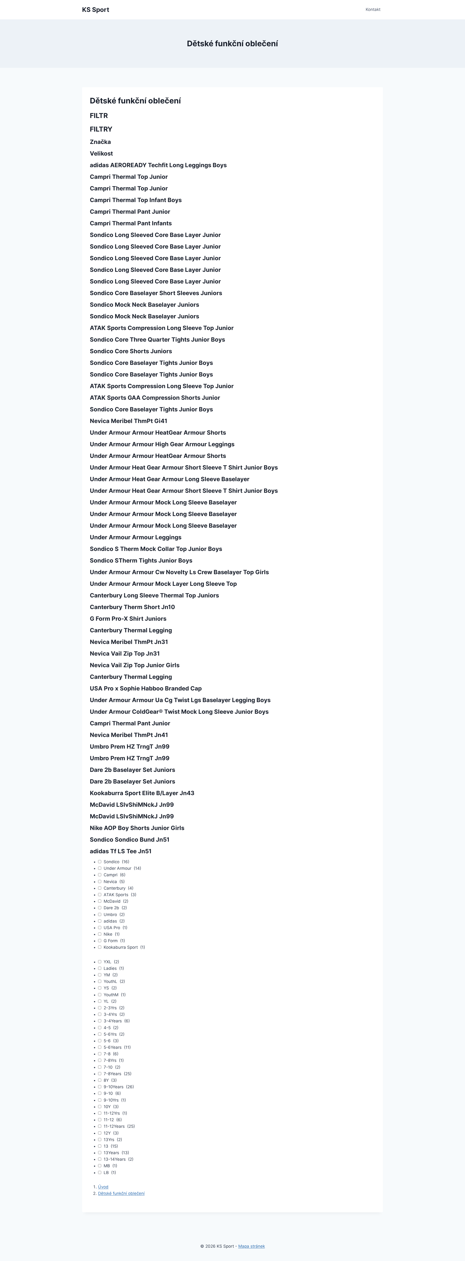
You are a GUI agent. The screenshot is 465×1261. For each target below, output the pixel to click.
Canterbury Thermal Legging (131, 630)
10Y (111, 1106)
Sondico (116, 861)
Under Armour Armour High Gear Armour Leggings (162, 444)
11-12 (113, 1119)
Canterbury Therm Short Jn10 (132, 607)
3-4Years (117, 1020)
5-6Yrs (114, 1034)
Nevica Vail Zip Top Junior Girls (134, 665)
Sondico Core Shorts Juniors (131, 351)
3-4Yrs (114, 1014)
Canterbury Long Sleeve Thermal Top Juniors (154, 595)
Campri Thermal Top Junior (129, 176)
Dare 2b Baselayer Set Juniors (132, 769)
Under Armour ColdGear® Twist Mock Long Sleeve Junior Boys (179, 711)
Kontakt (373, 9)
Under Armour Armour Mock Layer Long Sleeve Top (163, 583)
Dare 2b (115, 907)
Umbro (114, 914)
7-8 (111, 1053)
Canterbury (118, 888)
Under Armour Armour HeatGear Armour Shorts (158, 432)
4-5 (111, 1027)
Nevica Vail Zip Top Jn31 (125, 653)
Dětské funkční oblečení (121, 1193)
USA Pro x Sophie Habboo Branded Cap (146, 688)
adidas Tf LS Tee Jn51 (121, 851)
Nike (112, 934)
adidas (114, 921)
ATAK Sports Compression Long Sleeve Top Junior (162, 327)
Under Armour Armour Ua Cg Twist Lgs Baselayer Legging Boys (180, 700)
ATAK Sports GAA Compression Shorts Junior (155, 397)
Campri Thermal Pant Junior (130, 211)
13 (111, 1146)
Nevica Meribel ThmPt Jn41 (129, 734)
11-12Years (119, 1126)
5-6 (111, 1040)
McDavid (116, 901)
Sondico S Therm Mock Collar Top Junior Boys (156, 548)
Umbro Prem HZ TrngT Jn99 (130, 746)
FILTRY (101, 129)
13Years (116, 1152)
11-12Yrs (115, 1113)
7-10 (112, 1067)
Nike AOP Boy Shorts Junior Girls (137, 827)
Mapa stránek (251, 1246)
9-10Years (119, 1086)
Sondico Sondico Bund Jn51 (130, 839)
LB (110, 1172)
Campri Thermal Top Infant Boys (136, 200)
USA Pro (115, 927)
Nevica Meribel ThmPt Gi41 (128, 420)
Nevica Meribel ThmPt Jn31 (129, 641)
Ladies (114, 968)
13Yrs (113, 1139)
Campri (114, 874)
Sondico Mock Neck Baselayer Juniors (144, 304)
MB (110, 1165)
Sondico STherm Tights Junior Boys (141, 560)
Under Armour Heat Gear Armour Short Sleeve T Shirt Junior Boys (184, 467)
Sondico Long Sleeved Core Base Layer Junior (155, 234)
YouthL (114, 981)
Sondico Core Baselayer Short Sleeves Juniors (156, 293)
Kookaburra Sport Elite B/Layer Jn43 (142, 793)
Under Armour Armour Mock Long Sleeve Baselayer (163, 502)
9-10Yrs (115, 1100)
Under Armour (122, 868)
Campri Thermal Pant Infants (131, 223)
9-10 (112, 1093)
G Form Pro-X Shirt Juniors (128, 618)
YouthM (115, 994)
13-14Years (118, 1159)
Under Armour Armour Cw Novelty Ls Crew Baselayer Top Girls (179, 572)
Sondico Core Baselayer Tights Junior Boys (151, 362)
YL (110, 1001)
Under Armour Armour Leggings (135, 537)
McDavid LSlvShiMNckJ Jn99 (132, 804)
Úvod (103, 1186)
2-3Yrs (114, 1007)
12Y (111, 1133)
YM (111, 974)
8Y (110, 1080)
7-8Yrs (114, 1060)
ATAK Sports (120, 894)
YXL (111, 961)
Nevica (114, 881)
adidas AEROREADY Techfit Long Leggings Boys (158, 165)
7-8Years (118, 1073)
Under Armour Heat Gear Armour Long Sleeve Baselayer (169, 479)
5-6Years (117, 1047)
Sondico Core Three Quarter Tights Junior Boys (157, 339)
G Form (114, 940)
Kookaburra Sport (124, 947)
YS (110, 988)
